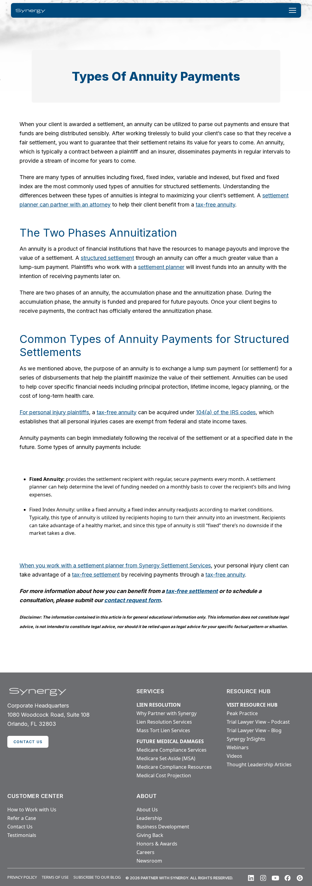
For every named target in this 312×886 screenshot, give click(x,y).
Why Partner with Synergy (166, 713)
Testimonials (21, 835)
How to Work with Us (31, 809)
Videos (234, 756)
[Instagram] (263, 878)
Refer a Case (21, 818)
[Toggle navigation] (292, 10)
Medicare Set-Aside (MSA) (165, 758)
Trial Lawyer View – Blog (254, 730)
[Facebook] (287, 878)
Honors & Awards (156, 843)
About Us (147, 809)
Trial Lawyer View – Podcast (258, 721)
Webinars (238, 747)
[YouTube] (275, 878)
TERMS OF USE (55, 877)
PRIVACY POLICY (22, 877)
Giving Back (149, 835)
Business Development (162, 826)
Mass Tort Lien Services (163, 730)
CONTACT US (27, 742)
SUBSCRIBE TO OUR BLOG (97, 877)
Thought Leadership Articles (259, 764)
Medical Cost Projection (163, 775)
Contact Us (20, 826)
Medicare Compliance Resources (174, 767)
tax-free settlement (96, 574)
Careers (145, 852)
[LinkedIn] (251, 878)
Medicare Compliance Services (171, 750)
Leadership (149, 818)
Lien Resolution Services (164, 721)
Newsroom (149, 860)
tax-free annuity (215, 204)
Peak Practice (242, 713)
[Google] (300, 878)
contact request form (132, 600)
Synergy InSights (246, 739)
